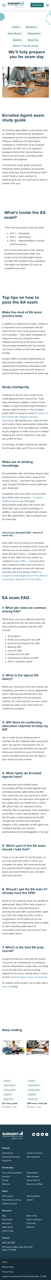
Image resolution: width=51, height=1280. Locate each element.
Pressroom (31, 1223)
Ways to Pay (32, 1216)
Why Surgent (7, 1196)
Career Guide (7, 1231)
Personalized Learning (11, 1200)
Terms (4, 1262)
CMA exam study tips (37, 1103)
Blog (4, 1216)
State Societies (33, 1176)
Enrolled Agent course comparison (29, 977)
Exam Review (14, 33)
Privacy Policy (8, 1272)
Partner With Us (33, 1180)
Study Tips (33, 40)
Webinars (30, 1227)
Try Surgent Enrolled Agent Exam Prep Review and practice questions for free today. (25, 576)
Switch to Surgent (34, 1219)
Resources (6, 1223)
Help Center (7, 1219)
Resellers (6, 1176)
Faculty (5, 1180)
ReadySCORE (18, 561)
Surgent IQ (6, 1160)
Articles (16, 27)
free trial (6, 986)
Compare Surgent (9, 1203)
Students (17, 40)
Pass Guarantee (33, 1157)
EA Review (31, 27)
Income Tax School (34, 1153)
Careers (30, 1200)
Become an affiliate (35, 1184)
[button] (3, 5)
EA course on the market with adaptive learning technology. (25, 417)
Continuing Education (11, 1157)
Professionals (34, 33)
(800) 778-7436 (8, 1243)
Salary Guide (7, 1227)
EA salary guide (9, 1103)
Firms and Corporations (12, 1173)
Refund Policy (8, 1267)
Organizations (32, 1173)
